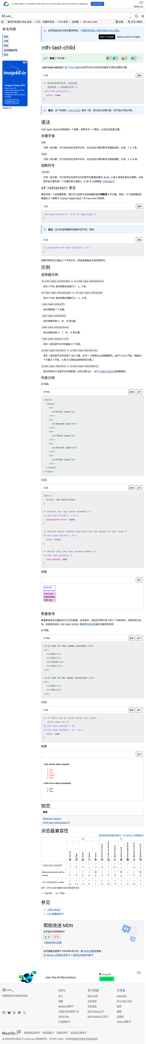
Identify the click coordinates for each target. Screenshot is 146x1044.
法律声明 (61, 1032)
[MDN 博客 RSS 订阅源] (24, 1012)
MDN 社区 (91, 996)
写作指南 (90, 1006)
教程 (117, 1011)
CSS (71, 67)
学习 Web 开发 (122, 1001)
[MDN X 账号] (14, 1012)
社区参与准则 (77, 1032)
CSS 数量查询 (54, 913)
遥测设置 (47, 1032)
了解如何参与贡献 (52, 942)
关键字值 (48, 136)
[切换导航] (142, 16)
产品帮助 (62, 1021)
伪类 (76, 67)
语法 (6, 36)
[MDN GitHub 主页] (4, 1012)
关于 (60, 996)
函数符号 (48, 165)
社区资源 (90, 1001)
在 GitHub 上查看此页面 (55, 955)
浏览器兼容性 (10, 50)
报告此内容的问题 (82, 955)
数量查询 (48, 614)
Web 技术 (120, 996)
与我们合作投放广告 (68, 1011)
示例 (6, 41)
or (73, 281)
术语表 (118, 1016)
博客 (60, 1001)
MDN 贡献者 (90, 951)
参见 (6, 54)
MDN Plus (63, 1016)
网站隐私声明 (31, 1032)
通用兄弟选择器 (90, 624)
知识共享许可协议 (83, 1038)
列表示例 (48, 378)
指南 (117, 1006)
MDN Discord (93, 1011)
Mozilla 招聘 (64, 1006)
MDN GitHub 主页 (95, 1016)
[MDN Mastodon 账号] (19, 1012)
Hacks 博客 (121, 1021)
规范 (6, 45)
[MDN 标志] (8, 990)
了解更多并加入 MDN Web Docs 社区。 (100, 30)
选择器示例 (49, 275)
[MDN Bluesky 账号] (9, 1012)
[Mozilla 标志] (11, 1032)
